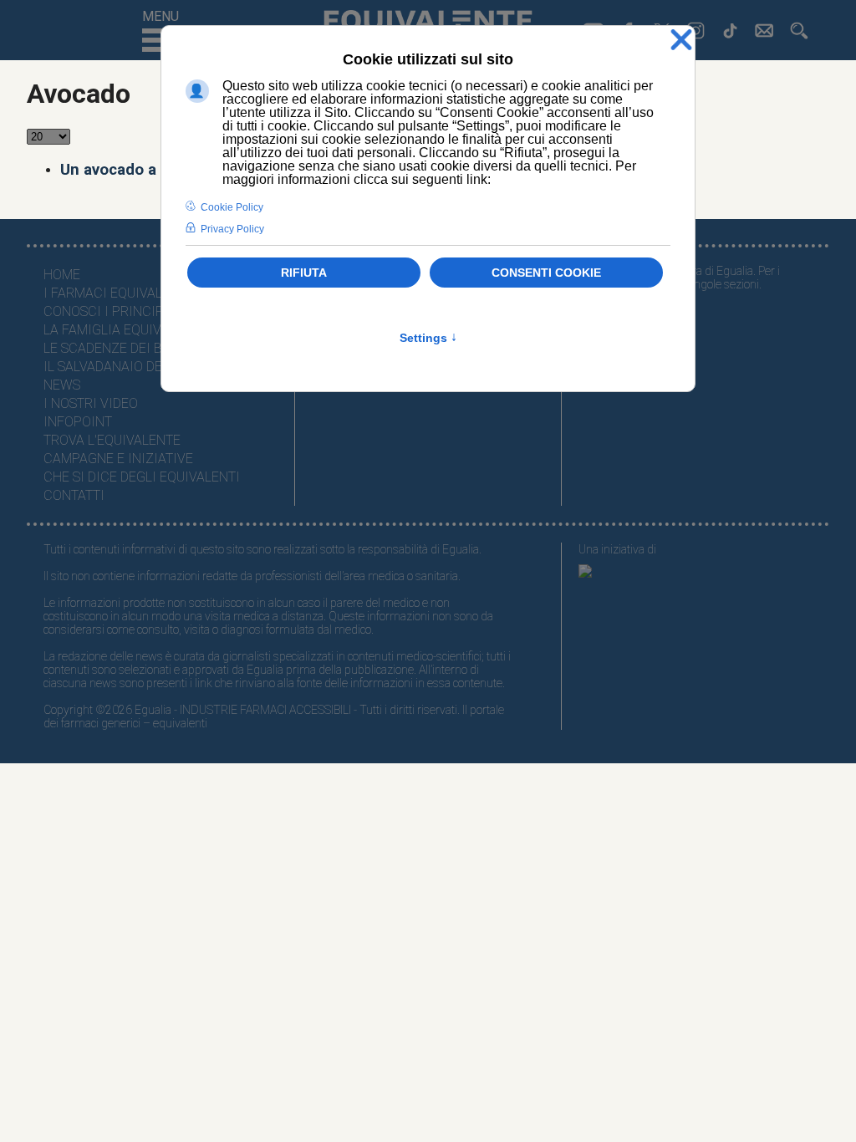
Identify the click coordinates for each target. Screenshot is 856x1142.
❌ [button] (681, 40)
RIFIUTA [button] (304, 272)
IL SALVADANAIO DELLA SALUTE (138, 367)
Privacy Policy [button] (232, 229)
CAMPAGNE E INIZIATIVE (118, 458)
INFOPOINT (77, 422)
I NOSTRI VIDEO (90, 403)
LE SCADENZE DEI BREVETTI (128, 348)
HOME (61, 275)
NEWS (61, 385)
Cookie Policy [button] (232, 207)
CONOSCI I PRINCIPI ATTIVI (127, 311)
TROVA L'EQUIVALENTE (112, 440)
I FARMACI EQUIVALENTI (117, 293)
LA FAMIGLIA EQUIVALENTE (125, 330)
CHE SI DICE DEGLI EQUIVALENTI (141, 477)
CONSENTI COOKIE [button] (546, 272)
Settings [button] (428, 337)
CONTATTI (73, 495)
